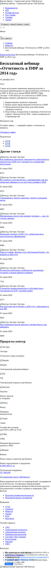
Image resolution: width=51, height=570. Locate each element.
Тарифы (8, 17)
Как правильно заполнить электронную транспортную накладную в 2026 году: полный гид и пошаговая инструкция (24, 161)
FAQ (7, 516)
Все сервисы (6, 38)
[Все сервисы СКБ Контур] (1, 27)
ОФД (7, 544)
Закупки (9, 541)
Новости (9, 45)
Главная (8, 43)
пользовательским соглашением (32, 557)
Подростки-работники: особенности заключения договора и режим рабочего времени (21, 271)
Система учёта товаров (15, 537)
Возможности (11, 8)
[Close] (1, 36)
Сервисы (9, 509)
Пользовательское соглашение (18, 498)
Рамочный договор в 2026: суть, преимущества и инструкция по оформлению (22, 235)
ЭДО (7, 527)
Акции (8, 20)
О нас (7, 507)
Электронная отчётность (16, 530)
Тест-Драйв (10, 15)
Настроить (19, 564)
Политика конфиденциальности (19, 495)
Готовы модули (12, 13)
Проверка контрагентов (15, 534)
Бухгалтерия (10, 539)
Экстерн (11, 54)
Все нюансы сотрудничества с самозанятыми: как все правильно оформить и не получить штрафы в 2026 (24, 181)
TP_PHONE (5, 472)
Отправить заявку (8, 132)
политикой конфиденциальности (19, 559)
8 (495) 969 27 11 (7, 466)
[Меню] (4, 27)
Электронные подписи (15, 532)
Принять (9, 564)
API (7, 10)
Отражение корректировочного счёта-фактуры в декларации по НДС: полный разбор (21, 289)
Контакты (9, 518)
